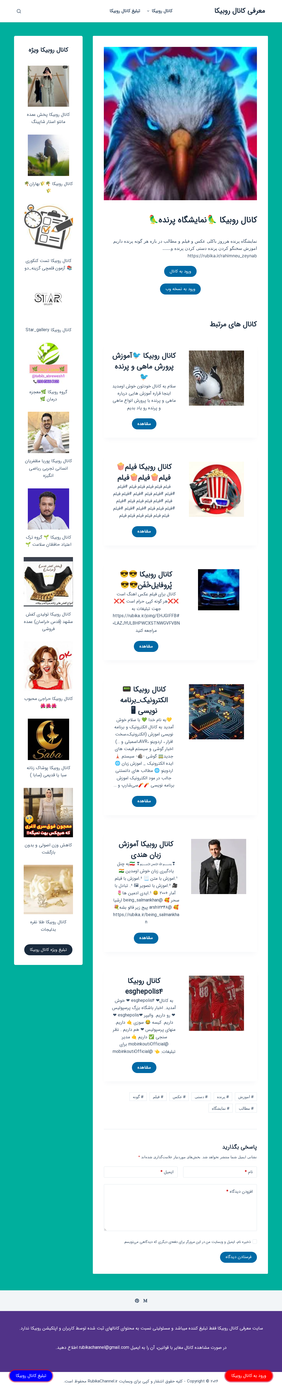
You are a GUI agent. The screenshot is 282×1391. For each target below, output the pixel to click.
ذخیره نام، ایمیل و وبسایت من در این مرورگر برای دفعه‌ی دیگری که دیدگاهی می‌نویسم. (187, 1242)
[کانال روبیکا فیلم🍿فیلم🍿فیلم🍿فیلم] (216, 488)
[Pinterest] (137, 1301)
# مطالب (246, 1108)
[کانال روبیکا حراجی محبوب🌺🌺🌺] (48, 666)
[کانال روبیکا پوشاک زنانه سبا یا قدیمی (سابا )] (48, 739)
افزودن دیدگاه (239, 1191)
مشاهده (141, 425)
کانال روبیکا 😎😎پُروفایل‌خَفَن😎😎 (146, 580)
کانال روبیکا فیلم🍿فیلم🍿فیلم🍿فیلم (144, 472)
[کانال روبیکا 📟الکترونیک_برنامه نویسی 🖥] (216, 711)
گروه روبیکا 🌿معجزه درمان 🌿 (48, 396)
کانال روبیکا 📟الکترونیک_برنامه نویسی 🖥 (144, 700)
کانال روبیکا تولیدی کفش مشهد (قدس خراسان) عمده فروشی (48, 621)
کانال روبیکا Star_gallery (48, 330)
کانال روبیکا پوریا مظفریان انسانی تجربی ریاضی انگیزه (48, 468)
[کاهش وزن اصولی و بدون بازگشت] (48, 812)
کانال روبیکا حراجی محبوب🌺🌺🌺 (48, 702)
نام (249, 1172)
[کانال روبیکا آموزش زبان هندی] (218, 866)
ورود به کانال (180, 271)
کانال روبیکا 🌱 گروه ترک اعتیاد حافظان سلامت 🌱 (48, 541)
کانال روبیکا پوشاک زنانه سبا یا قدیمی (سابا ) (48, 771)
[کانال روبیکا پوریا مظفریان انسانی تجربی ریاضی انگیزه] (48, 432)
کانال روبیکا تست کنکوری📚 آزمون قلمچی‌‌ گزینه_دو (48, 264)
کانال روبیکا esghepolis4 (144, 986)
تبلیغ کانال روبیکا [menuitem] (125, 10)
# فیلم (158, 1096)
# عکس (179, 1096)
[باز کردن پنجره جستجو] (19, 11)
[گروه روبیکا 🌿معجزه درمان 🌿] (48, 363)
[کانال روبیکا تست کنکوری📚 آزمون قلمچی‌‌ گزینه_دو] (48, 228)
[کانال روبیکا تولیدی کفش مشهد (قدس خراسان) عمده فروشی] (48, 581)
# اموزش (246, 1096)
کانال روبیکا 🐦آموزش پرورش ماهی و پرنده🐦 (144, 366)
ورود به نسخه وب (180, 289)
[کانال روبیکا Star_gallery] (48, 301)
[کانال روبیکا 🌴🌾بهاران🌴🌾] (48, 155)
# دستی (201, 1096)
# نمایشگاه (220, 1108)
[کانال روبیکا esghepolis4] (216, 1002)
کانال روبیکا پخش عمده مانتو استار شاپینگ (48, 118)
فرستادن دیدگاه (238, 1257)
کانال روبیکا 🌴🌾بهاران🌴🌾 (48, 187)
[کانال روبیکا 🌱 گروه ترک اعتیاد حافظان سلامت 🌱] (48, 508)
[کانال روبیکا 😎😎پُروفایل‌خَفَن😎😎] (218, 589)
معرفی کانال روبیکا (240, 11)
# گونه (138, 1096)
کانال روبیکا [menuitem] (162, 10)
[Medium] (145, 1301)
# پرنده (223, 1096)
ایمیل (167, 1172)
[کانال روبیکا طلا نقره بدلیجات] (48, 889)
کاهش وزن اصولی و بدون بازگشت (48, 849)
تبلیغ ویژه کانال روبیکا (48, 949)
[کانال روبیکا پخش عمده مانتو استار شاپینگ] (48, 86)
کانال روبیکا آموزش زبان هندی (146, 850)
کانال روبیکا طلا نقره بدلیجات (48, 926)
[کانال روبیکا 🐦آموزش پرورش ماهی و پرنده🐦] (216, 377)
